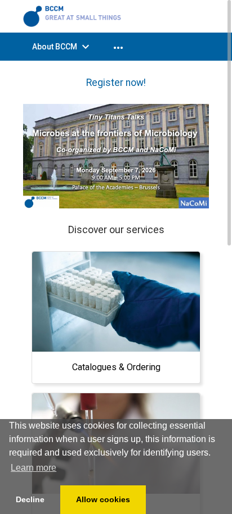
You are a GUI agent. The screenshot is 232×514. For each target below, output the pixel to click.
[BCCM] (73, 15)
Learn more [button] (33, 467)
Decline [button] (30, 499)
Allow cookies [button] (103, 499)
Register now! (116, 82)
